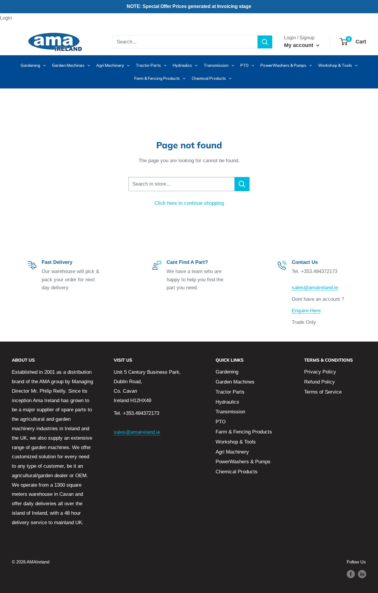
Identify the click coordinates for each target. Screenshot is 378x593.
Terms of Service (323, 392)
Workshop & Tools (236, 442)
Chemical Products (237, 472)
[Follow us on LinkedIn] (362, 574)
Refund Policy (319, 382)
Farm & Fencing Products (244, 432)
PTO (221, 422)
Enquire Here (306, 310)
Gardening (227, 372)
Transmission (230, 412)
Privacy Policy (320, 372)
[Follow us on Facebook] (351, 574)
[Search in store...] (242, 184)
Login (6, 18)
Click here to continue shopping (189, 203)
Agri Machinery (232, 452)
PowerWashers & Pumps (243, 461)
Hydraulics (227, 402)
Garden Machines (235, 382)
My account (299, 45)
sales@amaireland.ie (315, 287)
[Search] (265, 41)
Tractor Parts (230, 392)
